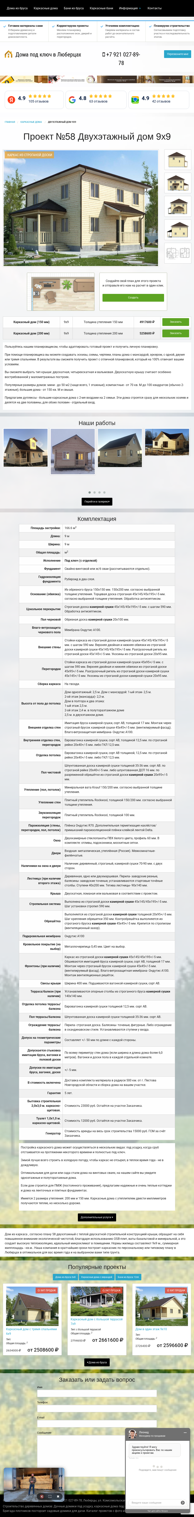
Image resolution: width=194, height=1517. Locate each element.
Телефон (42, 1402)
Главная (10, 122)
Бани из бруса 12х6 (128, 1277)
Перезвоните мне (177, 54)
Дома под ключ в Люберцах (47, 54)
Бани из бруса (74, 8)
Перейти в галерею (96, 501)
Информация (128, 8)
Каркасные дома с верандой (96, 1277)
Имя (39, 1387)
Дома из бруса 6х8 (65, 1277)
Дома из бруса (17, 8)
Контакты (155, 8)
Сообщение (44, 1432)
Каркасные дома (46, 8)
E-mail (40, 1417)
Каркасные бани (101, 8)
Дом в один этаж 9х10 (151, 1329)
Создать (133, 297)
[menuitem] (17, 8)
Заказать (176, 321)
